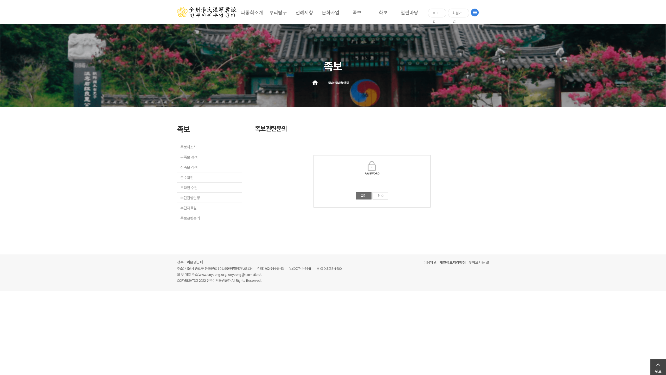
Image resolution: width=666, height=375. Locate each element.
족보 (357, 12)
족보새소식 (188, 146)
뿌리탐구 (278, 12)
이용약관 (430, 262)
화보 (383, 12)
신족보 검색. (189, 167)
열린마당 (409, 12)
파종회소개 (252, 12)
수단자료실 (188, 207)
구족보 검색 (188, 157)
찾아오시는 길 (479, 262)
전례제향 (304, 12)
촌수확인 (186, 177)
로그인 (435, 13)
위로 (658, 371)
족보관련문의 (190, 218)
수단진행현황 (190, 197)
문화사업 (331, 12)
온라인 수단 (188, 187)
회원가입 (457, 13)
